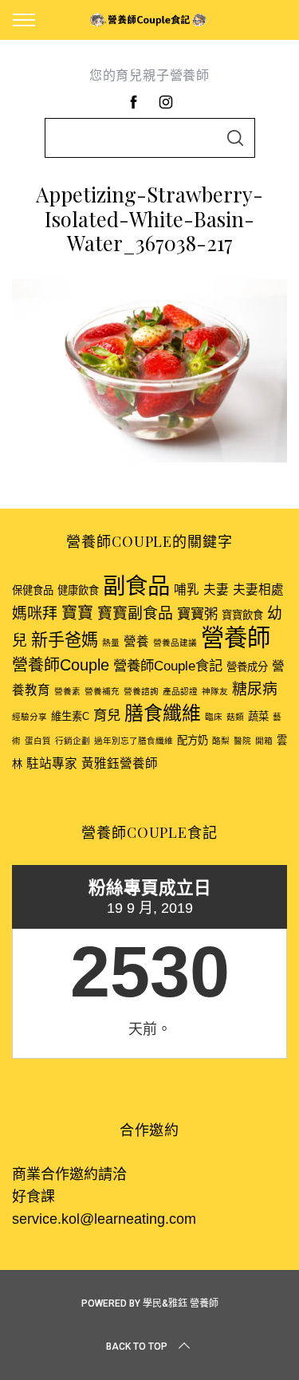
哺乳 (186, 589)
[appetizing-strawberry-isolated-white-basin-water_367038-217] (149, 458)
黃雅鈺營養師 (119, 763)
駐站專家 (51, 763)
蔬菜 (258, 716)
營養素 (67, 691)
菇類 (235, 716)
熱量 (111, 642)
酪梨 (221, 740)
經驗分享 (29, 716)
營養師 (235, 637)
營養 (136, 641)
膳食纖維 (162, 713)
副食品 (136, 586)
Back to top (136, 1346)
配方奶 (192, 740)
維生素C (70, 716)
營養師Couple (60, 665)
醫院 (242, 740)
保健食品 (32, 590)
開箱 (264, 740)
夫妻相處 (258, 589)
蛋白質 (38, 740)
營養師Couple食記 (167, 666)
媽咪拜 (34, 613)
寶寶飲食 (242, 615)
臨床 (213, 716)
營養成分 (247, 667)
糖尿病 (254, 689)
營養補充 (102, 691)
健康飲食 (78, 590)
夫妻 (216, 589)
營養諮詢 (141, 691)
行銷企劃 (72, 740)
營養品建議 (175, 642)
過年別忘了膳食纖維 (133, 740)
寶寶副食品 (135, 613)
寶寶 (77, 613)
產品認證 (180, 691)
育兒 (106, 715)
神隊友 (215, 691)
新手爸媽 (64, 640)
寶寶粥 (197, 614)
